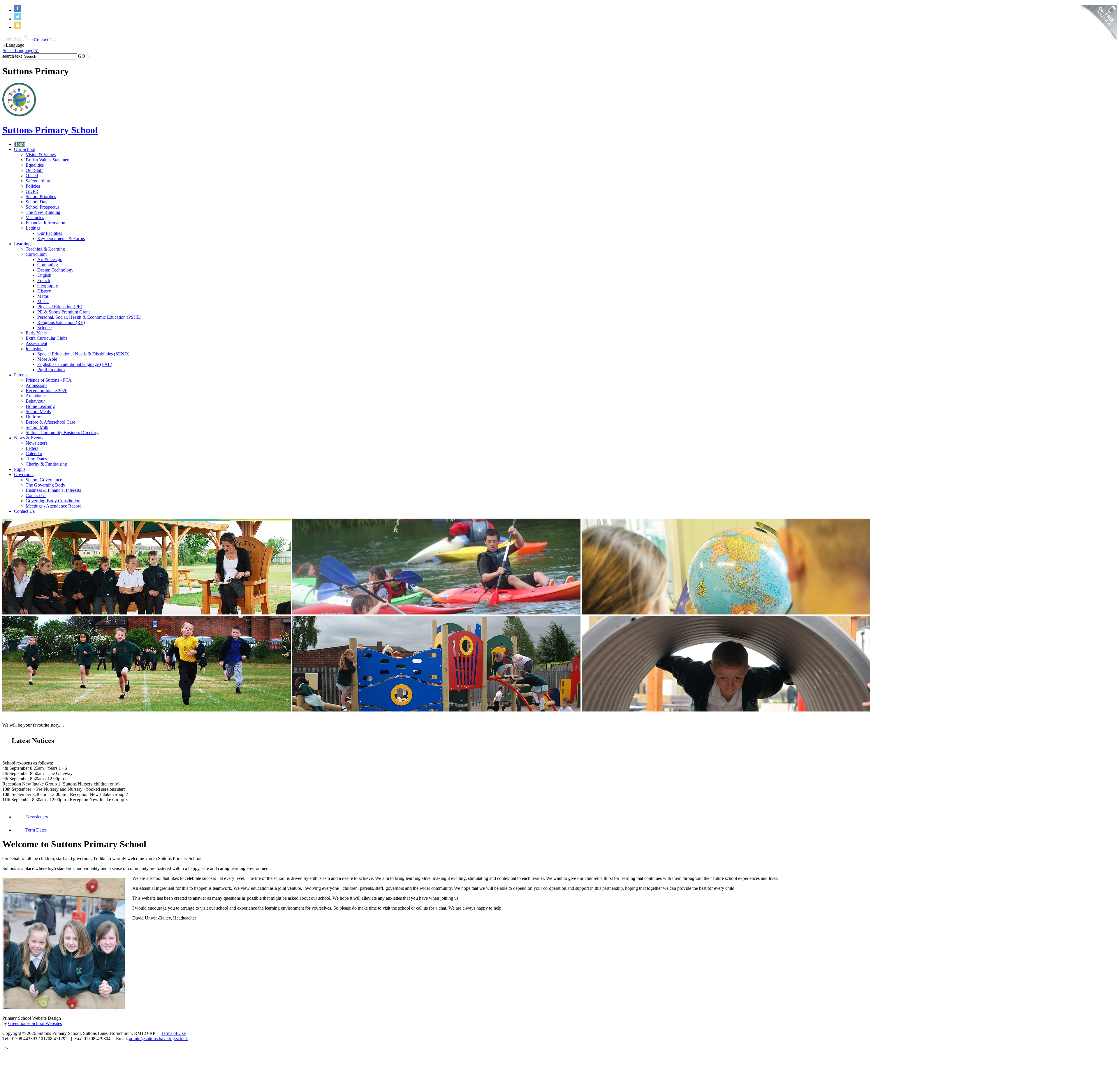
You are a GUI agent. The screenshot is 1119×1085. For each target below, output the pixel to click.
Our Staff (34, 170)
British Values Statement (48, 159)
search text (12, 56)
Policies (33, 186)
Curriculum (36, 254)
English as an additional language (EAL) (74, 364)
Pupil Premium (51, 369)
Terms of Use (173, 1033)
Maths (43, 296)
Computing (47, 264)
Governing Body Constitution (53, 500)
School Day (36, 201)
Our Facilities (49, 233)
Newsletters (36, 443)
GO (81, 56)
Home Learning (40, 406)
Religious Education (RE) (61, 322)
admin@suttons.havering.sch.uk (158, 1038)
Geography (47, 285)
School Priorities (41, 196)
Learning (22, 243)
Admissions (36, 385)
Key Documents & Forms (61, 238)
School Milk (37, 427)
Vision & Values (41, 154)
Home (19, 144)
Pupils (19, 469)
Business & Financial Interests (53, 490)
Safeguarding (38, 180)
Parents (20, 374)
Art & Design (49, 259)
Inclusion (34, 348)
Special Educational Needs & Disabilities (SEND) (83, 353)
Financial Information (45, 222)
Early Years (36, 332)
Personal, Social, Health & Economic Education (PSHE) (89, 317)
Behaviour (35, 401)
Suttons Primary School (50, 130)
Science (44, 327)
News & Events (28, 437)
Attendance (36, 395)
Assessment (36, 343)
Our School (24, 149)
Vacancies (35, 217)
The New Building (43, 212)
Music (43, 301)
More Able (47, 359)
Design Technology (55, 269)
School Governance (44, 479)
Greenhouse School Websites (35, 1023)
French (43, 280)
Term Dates (36, 458)
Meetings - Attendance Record (54, 505)
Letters (32, 448)
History (44, 290)
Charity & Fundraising (46, 464)
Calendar (34, 453)
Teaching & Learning (45, 248)
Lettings (33, 228)
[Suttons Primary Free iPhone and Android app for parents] (1097, 42)
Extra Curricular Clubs (46, 338)
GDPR (32, 191)
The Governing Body (45, 484)
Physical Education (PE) (59, 306)
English (44, 275)
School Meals (38, 411)
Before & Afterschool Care (50, 422)
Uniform (33, 416)
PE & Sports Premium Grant (63, 311)
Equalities (35, 165)
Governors (24, 474)
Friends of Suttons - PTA (49, 380)
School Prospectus (42, 207)
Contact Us (44, 39)
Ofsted (32, 175)
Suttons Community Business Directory (62, 432)
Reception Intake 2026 (46, 390)
